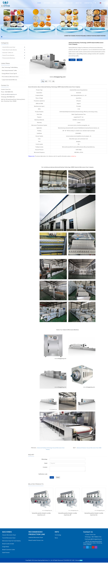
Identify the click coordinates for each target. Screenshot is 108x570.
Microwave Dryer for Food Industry (11, 540)
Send (52, 477)
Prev (31, 60)
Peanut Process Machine (8, 55)
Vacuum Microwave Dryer (9, 535)
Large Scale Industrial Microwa (9, 79)
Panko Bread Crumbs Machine (9, 50)
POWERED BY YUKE (69, 560)
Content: (45, 467)
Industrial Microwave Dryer (8, 47)
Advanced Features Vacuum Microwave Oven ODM (89, 447)
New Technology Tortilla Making (10, 67)
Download (69, 3)
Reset (57, 477)
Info (57, 532)
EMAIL (79, 59)
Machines (47, 3)
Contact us (88, 3)
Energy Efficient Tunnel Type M (9, 73)
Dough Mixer (5, 546)
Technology (58, 535)
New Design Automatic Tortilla (9, 70)
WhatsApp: (44, 459)
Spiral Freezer (6, 552)
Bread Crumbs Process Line (36, 540)
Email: (45, 463)
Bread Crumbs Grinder (8, 543)
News (61, 3)
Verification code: (42, 474)
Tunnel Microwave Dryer (8, 538)
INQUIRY (72, 59)
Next (64, 60)
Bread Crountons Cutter (8, 549)
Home (39, 3)
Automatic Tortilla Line (7, 52)
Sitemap (77, 560)
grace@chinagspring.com (11, 94)
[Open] (106, 22)
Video (54, 3)
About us (78, 3)
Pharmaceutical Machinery (8, 58)
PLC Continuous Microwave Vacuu (10, 76)
